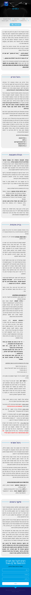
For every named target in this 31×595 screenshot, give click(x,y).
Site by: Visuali (15, 591)
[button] (26, 3)
